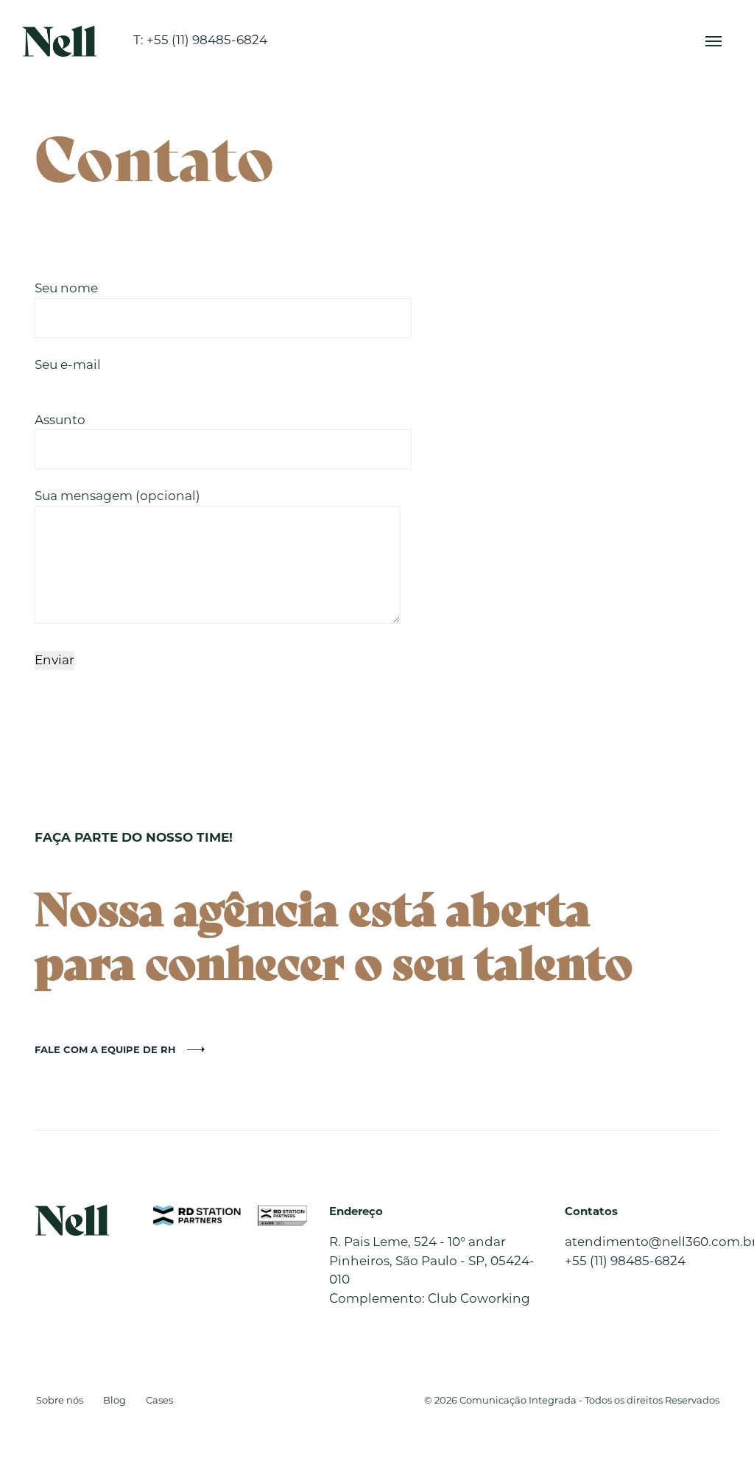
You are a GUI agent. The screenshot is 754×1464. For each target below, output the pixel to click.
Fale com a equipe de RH (105, 1049)
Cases (159, 1400)
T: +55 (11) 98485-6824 (200, 39)
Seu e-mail (68, 364)
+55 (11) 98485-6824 (625, 1260)
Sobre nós (59, 1400)
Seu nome (66, 288)
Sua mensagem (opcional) (117, 495)
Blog (114, 1400)
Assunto (60, 419)
